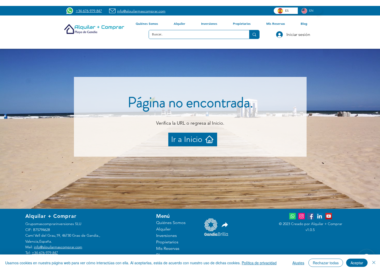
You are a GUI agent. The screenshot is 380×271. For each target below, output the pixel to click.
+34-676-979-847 (45, 252)
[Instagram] (301, 216)
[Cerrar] (374, 263)
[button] (147, 23)
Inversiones (166, 235)
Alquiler (163, 229)
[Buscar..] (254, 34)
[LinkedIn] (319, 216)
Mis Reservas (167, 248)
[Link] (225, 224)
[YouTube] (328, 216)
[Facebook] (310, 216)
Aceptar (357, 262)
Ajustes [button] (298, 262)
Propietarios (167, 242)
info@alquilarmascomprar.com (58, 247)
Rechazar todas (326, 262)
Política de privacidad (259, 262)
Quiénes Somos (171, 222)
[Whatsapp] (292, 216)
